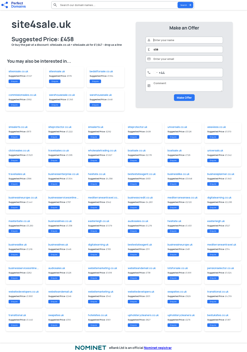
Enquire (14, 81)
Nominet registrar (158, 348)
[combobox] (158, 72)
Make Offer (184, 98)
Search (183, 5)
